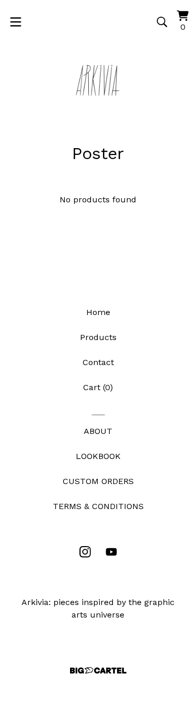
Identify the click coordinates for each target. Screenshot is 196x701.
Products (98, 337)
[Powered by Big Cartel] (98, 670)
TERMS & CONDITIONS (98, 506)
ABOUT (98, 431)
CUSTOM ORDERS (98, 481)
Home (98, 312)
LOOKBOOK (98, 456)
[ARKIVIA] (98, 80)
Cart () (98, 387)
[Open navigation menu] (15, 22)
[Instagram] (85, 552)
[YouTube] (111, 552)
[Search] (162, 22)
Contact (98, 362)
